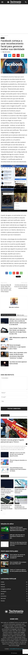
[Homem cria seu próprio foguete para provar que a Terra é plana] (14, 428)
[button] (26, 2)
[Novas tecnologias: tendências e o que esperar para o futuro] (5, 347)
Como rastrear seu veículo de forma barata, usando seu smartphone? (17, 556)
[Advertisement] (14, 19)
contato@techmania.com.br (16, 649)
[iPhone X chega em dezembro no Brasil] (5, 462)
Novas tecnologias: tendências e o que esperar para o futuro (17, 346)
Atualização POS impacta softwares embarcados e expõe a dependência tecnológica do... (18, 529)
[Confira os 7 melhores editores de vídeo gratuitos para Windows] (5, 571)
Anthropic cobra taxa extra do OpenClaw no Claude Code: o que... (17, 536)
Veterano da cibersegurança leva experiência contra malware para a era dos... (18, 544)
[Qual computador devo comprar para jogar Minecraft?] (5, 564)
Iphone (2, 593)
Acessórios (3, 596)
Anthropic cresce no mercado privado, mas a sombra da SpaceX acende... (17, 454)
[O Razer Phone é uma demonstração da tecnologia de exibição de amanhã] (7, 499)
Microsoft (17, 503)
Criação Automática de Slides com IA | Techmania (20, 491)
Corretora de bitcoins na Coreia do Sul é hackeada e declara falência (20, 286)
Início (2, 35)
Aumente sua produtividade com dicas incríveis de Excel (21, 507)
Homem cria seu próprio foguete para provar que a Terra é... (12, 441)
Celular (2, 582)
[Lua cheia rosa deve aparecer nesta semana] (5, 363)
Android (3, 503)
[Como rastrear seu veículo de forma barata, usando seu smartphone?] (5, 556)
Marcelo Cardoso (6, 51)
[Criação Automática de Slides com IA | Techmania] (21, 483)
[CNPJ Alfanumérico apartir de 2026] (5, 339)
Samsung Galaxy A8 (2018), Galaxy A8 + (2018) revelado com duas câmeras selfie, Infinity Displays (6, 288)
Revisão (3, 601)
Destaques (3, 348)
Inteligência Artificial (3, 332)
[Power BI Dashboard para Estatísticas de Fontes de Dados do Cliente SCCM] (5, 469)
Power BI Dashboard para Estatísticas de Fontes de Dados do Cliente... (18, 469)
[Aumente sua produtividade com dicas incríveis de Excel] (21, 499)
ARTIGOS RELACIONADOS (8, 315)
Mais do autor (20, 315)
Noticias (6, 35)
